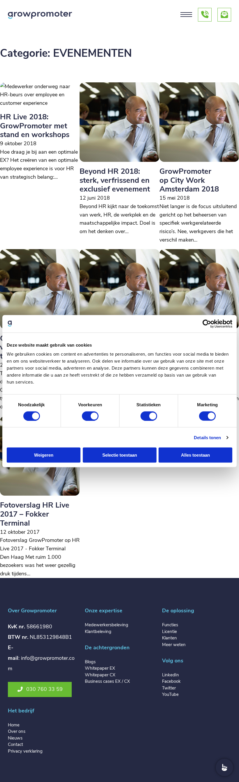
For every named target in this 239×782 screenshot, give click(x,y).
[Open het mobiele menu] (186, 14)
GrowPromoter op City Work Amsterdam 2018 (189, 180)
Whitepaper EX (100, 668)
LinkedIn (170, 675)
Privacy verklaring (25, 751)
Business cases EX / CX (107, 681)
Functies (170, 625)
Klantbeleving (98, 631)
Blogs (90, 662)
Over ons (16, 731)
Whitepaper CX (100, 675)
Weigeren (43, 455)
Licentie (169, 631)
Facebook (171, 681)
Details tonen (207, 437)
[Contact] (224, 767)
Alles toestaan (195, 455)
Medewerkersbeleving (106, 625)
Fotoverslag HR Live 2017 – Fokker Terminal (34, 514)
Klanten (169, 638)
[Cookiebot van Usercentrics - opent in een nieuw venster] (206, 323)
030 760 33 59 (44, 689)
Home (14, 725)
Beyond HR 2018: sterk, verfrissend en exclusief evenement (115, 180)
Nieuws (15, 738)
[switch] (90, 416)
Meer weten (174, 645)
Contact (15, 744)
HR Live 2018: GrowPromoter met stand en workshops (34, 126)
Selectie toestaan (119, 455)
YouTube (170, 694)
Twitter (169, 688)
